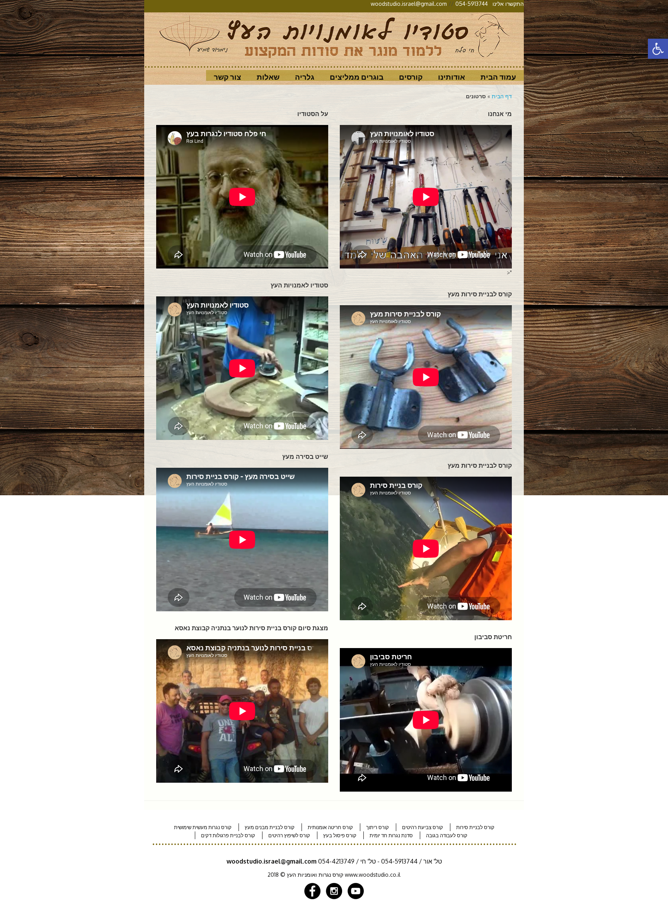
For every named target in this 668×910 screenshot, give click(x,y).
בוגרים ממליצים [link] (356, 77)
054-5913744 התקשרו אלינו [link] (489, 3)
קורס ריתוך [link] (377, 827)
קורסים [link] (411, 77)
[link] (658, 49)
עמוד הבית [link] (498, 77)
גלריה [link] (304, 77)
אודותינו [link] (451, 77)
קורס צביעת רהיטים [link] (422, 827)
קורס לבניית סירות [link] (475, 827)
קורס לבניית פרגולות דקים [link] (228, 835)
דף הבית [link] (502, 96)
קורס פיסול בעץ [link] (339, 835)
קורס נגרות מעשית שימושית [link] (203, 827)
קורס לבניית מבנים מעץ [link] (270, 827)
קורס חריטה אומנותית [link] (330, 827)
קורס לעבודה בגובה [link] (446, 835)
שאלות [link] (268, 77)
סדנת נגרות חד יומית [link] (391, 835)
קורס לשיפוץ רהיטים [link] (289, 835)
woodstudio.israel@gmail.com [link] (409, 3)
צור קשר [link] (227, 77)
